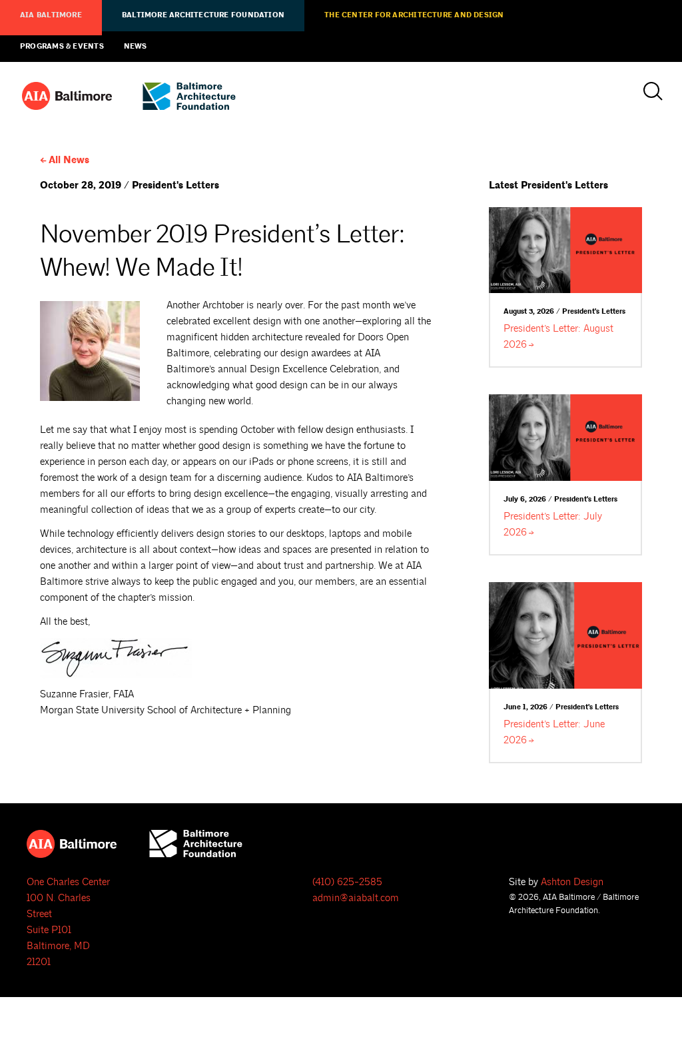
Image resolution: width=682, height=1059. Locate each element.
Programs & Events (62, 46)
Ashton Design (572, 882)
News (135, 46)
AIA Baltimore (51, 15)
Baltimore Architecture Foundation (203, 15)
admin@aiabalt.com (355, 898)
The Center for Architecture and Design (414, 15)
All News (69, 160)
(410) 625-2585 (347, 882)
